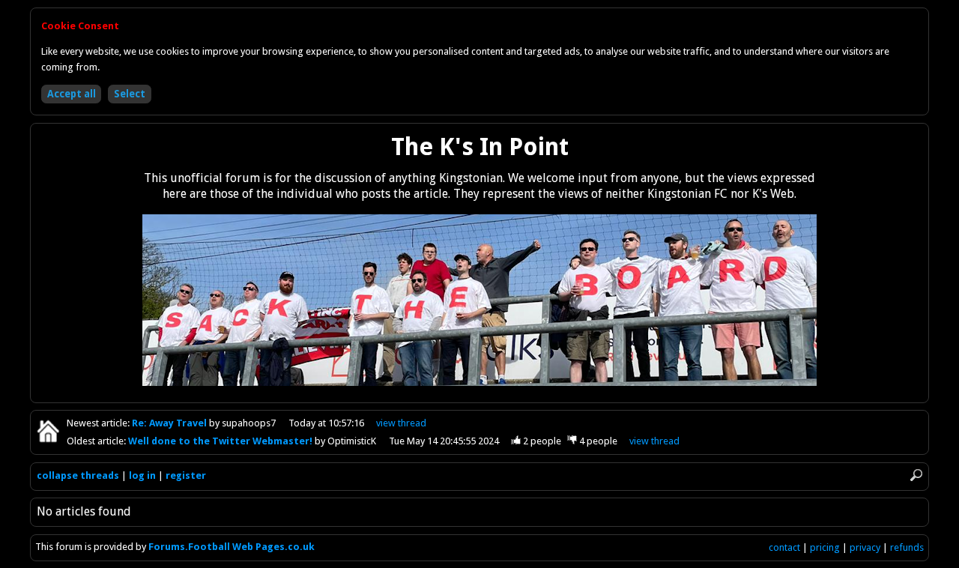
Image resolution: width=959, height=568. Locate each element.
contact (784, 547)
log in (142, 475)
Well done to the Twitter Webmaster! (221, 441)
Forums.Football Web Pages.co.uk (231, 546)
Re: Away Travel (170, 423)
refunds (907, 547)
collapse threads (78, 475)
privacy (865, 547)
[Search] (916, 476)
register (186, 475)
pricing (825, 547)
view (401, 423)
